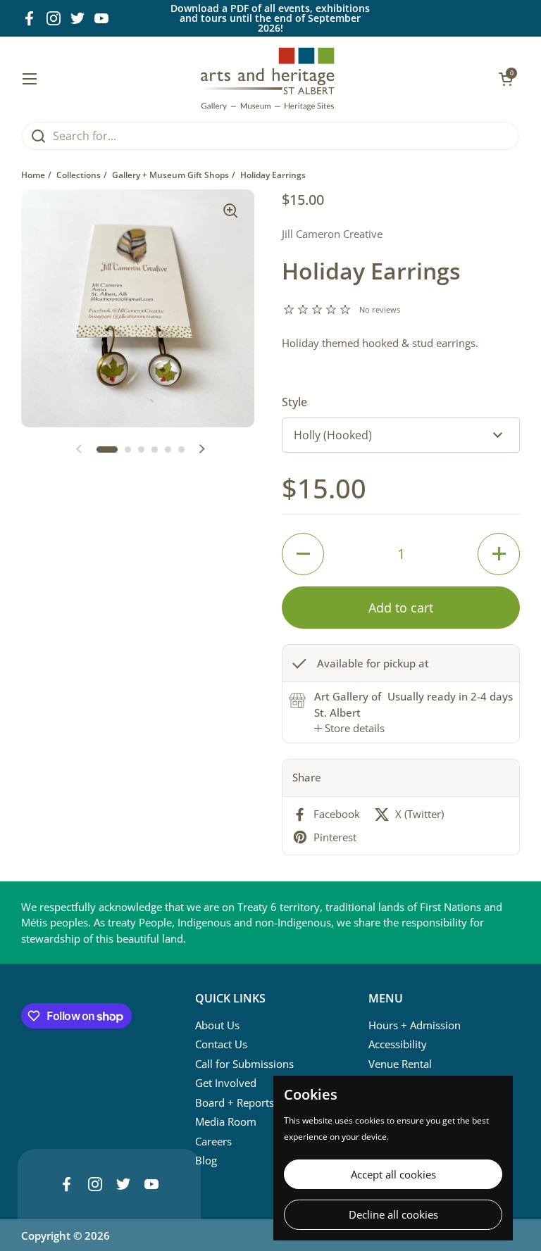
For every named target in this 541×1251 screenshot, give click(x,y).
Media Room (225, 1121)
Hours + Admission (414, 1025)
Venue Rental (400, 1064)
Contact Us (221, 1044)
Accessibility (397, 1044)
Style (294, 402)
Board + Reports (234, 1102)
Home (33, 175)
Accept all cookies (393, 1174)
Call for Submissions (244, 1064)
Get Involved (225, 1083)
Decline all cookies (393, 1214)
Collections (78, 175)
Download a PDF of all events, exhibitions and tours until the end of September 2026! (270, 18)
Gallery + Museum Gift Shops (170, 175)
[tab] (349, 728)
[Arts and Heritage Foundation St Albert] (268, 79)
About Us (217, 1025)
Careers (213, 1141)
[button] (107, 449)
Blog (206, 1160)
